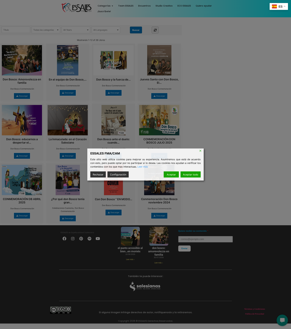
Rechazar (98, 174)
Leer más (142, 166)
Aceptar (171, 174)
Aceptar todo (190, 174)
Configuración (118, 174)
